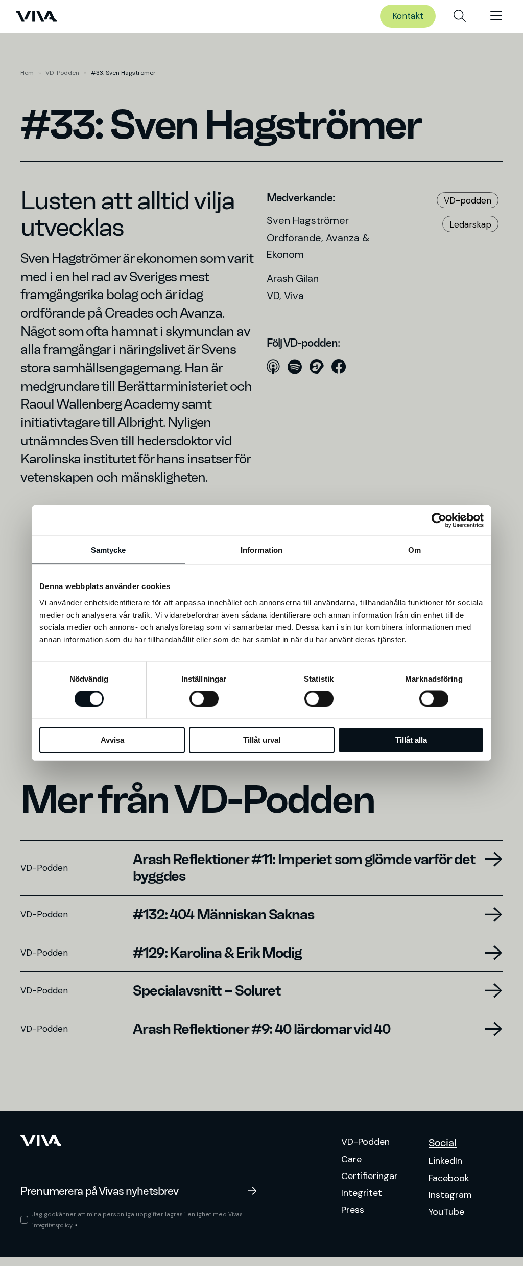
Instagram (450, 1195)
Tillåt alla (411, 739)
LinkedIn (445, 1161)
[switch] (204, 699)
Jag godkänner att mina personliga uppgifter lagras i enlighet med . (137, 1219)
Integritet (361, 1193)
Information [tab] (261, 550)
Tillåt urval (261, 739)
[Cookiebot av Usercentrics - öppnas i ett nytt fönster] (439, 520)
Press (352, 1210)
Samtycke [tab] (108, 550)
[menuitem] (459, 16)
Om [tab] (414, 550)
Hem (27, 73)
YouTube (446, 1212)
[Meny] (496, 16)
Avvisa (112, 739)
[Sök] (459, 16)
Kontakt (407, 15)
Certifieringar (369, 1176)
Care (351, 1159)
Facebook (449, 1178)
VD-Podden (62, 73)
